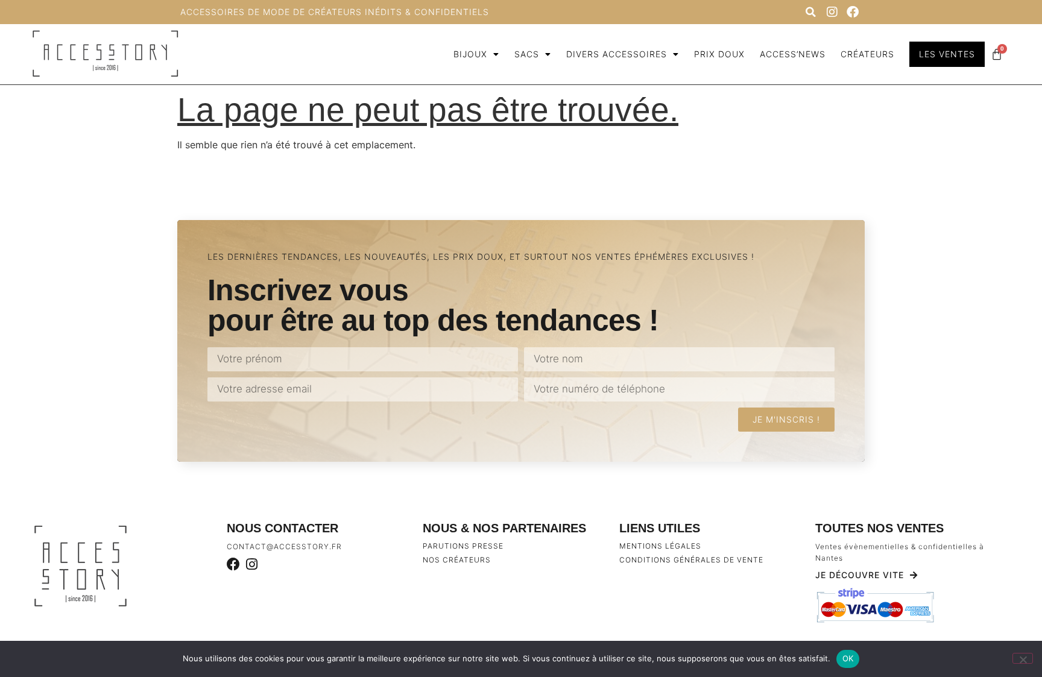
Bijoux (470, 54)
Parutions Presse (463, 545)
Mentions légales (660, 545)
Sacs (526, 54)
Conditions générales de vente (691, 559)
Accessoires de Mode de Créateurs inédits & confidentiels (334, 12)
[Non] (1022, 658)
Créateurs (867, 54)
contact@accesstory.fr (284, 546)
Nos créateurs (457, 559)
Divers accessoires (616, 54)
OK (848, 658)
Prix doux (719, 54)
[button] (810, 12)
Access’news (793, 54)
